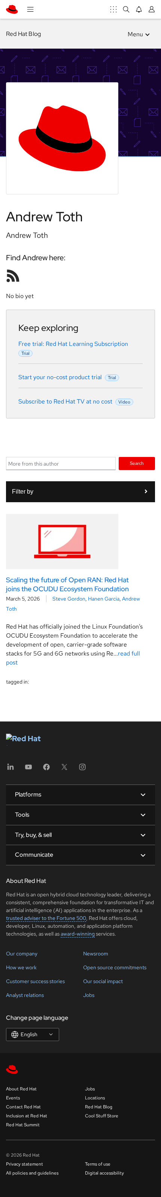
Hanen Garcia (103, 598)
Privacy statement (24, 1164)
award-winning (78, 933)
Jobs (88, 995)
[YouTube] (28, 769)
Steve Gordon (68, 598)
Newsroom (95, 953)
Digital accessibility (104, 1173)
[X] (64, 769)
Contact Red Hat (23, 1107)
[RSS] (13, 275)
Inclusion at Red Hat (26, 1116)
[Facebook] (46, 769)
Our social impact (103, 981)
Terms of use (97, 1164)
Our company (21, 953)
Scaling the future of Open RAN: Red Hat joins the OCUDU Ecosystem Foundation (67, 584)
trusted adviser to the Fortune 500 (46, 918)
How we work (21, 967)
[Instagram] (82, 769)
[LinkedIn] (10, 769)
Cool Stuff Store (101, 1116)
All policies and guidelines (32, 1173)
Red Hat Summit (23, 1125)
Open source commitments (114, 967)
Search (137, 463)
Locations (95, 1098)
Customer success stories (35, 981)
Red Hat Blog (23, 34)
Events (13, 1098)
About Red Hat (21, 1089)
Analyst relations (25, 995)
